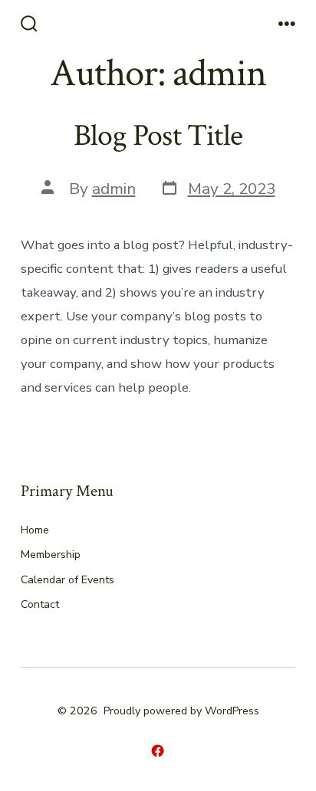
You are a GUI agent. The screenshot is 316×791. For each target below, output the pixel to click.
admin (114, 188)
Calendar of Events (67, 580)
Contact (40, 604)
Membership (51, 554)
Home (35, 530)
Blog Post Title (158, 136)
